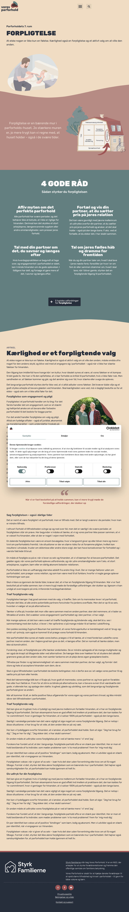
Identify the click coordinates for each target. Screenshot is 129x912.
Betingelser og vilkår (64, 897)
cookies (22, 449)
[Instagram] (58, 887)
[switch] (50, 471)
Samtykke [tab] (26, 436)
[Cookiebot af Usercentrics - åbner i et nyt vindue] (108, 428)
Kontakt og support (64, 902)
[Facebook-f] (64, 887)
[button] (80, 6)
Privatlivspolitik (64, 894)
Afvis (27, 482)
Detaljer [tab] (64, 436)
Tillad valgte (64, 482)
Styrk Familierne (73, 862)
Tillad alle (101, 482)
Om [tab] (102, 436)
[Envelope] (71, 887)
